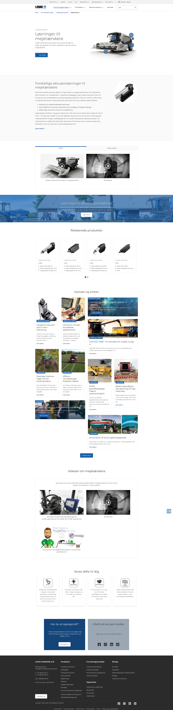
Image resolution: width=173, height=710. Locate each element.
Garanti (98, 709)
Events (70, 2)
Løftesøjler (64, 670)
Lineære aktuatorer (68, 667)
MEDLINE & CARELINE (94, 687)
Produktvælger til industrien (71, 694)
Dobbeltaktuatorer (67, 673)
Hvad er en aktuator (119, 678)
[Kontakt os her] (169, 511)
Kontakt (115, 667)
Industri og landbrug (93, 667)
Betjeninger (65, 678)
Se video (42, 55)
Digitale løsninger (67, 684)
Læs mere (39, 129)
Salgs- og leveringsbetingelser (110, 709)
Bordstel (64, 687)
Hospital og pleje (92, 670)
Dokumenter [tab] (112, 148)
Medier (114, 676)
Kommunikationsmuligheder (71, 690)
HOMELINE (90, 696)
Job (76, 2)
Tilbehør (64, 681)
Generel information (68, 709)
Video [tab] (61, 148)
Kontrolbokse (66, 676)
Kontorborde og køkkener (95, 673)
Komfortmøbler (92, 676)
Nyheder (63, 2)
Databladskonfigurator (69, 697)
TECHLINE (90, 693)
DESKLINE (90, 690)
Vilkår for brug (80, 709)
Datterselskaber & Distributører (123, 673)
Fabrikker (115, 670)
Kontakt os (64, 644)
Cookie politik (57, 709)
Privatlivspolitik (90, 709)
